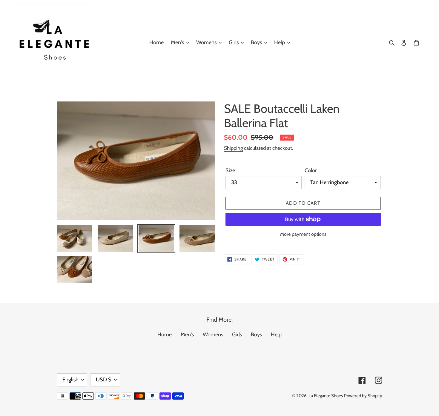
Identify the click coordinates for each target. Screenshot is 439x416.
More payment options (303, 234)
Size (230, 170)
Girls (237, 334)
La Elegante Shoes (325, 395)
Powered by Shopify (363, 395)
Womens (213, 334)
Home (164, 334)
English (70, 379)
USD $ (103, 379)
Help (276, 334)
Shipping (233, 148)
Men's (187, 334)
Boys (256, 334)
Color (311, 170)
